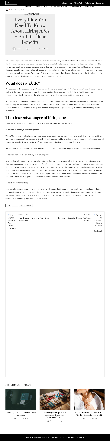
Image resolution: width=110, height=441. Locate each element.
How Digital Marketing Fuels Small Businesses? (34, 218)
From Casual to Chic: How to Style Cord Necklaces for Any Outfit (89, 413)
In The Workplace (58, 6)
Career (27, 6)
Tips (15, 205)
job (94, 173)
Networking (90, 6)
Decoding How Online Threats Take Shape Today (21, 413)
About (62, 437)
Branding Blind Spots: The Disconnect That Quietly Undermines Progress (55, 415)
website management (50, 107)
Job (9, 205)
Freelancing (41, 6)
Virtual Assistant (26, 205)
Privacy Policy (71, 437)
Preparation (34, 14)
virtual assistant (46, 123)
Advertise (80, 437)
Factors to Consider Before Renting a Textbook (75, 218)
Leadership (75, 6)
